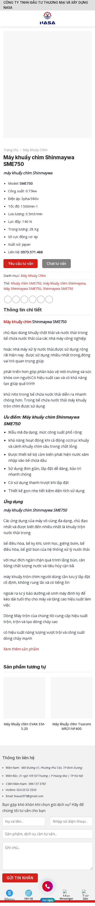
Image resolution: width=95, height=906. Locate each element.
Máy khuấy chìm (17, 321)
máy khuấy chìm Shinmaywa (64, 283)
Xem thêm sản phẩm (21, 649)
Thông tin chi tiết (22, 309)
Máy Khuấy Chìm (35, 150)
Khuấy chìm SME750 (26, 283)
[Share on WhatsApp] (8, 299)
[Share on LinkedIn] (49, 299)
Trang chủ (10, 150)
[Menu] (6, 18)
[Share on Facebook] (16, 299)
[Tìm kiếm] (90, 18)
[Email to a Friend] (32, 299)
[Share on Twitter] (24, 299)
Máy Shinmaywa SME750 (22, 288)
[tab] (47, 309)
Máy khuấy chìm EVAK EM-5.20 (24, 726)
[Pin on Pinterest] (41, 299)
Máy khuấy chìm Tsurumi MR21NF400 (71, 726)
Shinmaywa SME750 (58, 288)
